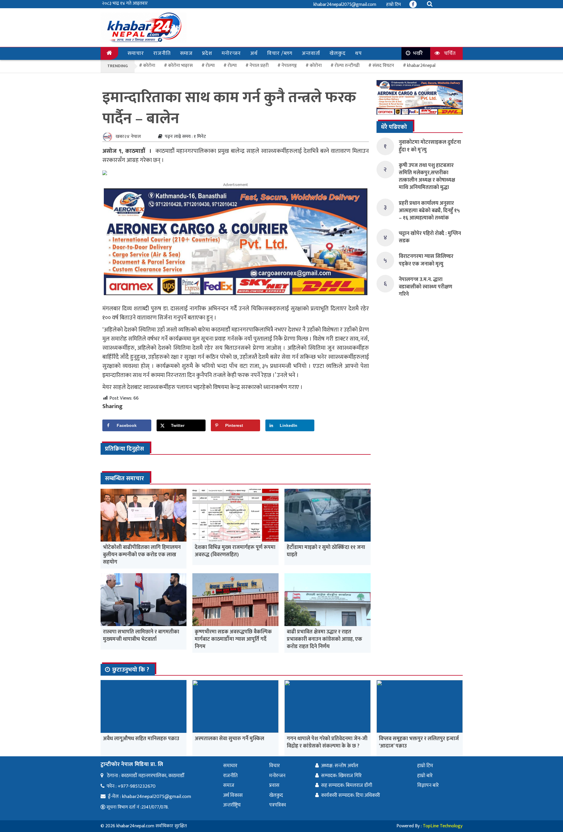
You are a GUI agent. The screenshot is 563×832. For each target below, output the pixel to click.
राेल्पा (210, 66)
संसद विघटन (383, 66)
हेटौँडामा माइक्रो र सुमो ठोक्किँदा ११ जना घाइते (326, 551)
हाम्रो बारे (425, 776)
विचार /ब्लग (279, 53)
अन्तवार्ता (311, 53)
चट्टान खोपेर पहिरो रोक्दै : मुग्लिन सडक (430, 237)
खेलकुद (338, 53)
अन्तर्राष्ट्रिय (232, 805)
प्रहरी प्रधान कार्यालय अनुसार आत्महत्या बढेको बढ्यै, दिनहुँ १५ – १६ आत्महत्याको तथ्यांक (429, 210)
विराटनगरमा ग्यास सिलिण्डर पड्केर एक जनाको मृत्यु (426, 260)
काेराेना (149, 66)
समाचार (136, 53)
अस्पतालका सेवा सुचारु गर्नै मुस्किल (229, 738)
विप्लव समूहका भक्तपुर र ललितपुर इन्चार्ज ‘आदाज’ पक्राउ (419, 742)
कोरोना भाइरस (180, 66)
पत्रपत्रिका (277, 805)
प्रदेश (207, 53)
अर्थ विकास (233, 795)
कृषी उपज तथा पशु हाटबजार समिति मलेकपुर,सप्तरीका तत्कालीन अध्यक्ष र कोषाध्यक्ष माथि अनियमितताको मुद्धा (427, 176)
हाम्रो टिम (393, 5)
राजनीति (162, 53)
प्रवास (274, 785)
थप (358, 53)
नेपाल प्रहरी (259, 66)
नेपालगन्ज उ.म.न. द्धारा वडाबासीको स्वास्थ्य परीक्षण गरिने (425, 287)
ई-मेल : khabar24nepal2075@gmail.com (149, 796)
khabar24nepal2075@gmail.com (344, 5)
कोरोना (316, 66)
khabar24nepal (421, 66)
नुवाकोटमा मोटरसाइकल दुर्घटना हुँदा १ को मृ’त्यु (430, 146)
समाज (186, 53)
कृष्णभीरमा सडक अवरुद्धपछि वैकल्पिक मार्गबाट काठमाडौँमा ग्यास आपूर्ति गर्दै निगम (233, 639)
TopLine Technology (442, 826)
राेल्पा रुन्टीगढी (347, 66)
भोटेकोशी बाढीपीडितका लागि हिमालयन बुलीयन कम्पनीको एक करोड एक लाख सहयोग (142, 554)
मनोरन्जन (231, 53)
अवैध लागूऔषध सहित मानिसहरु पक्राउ (141, 738)
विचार (274, 766)
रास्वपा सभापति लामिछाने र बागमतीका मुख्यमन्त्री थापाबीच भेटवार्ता (141, 636)
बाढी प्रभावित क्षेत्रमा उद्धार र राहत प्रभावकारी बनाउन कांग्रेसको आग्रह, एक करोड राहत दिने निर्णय (324, 639)
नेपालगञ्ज (289, 66)
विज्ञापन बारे (428, 785)
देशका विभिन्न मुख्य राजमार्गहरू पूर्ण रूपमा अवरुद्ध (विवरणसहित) (235, 551)
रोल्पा (232, 66)
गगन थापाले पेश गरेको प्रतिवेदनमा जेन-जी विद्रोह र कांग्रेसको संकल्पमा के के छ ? (327, 742)
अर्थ (254, 53)
